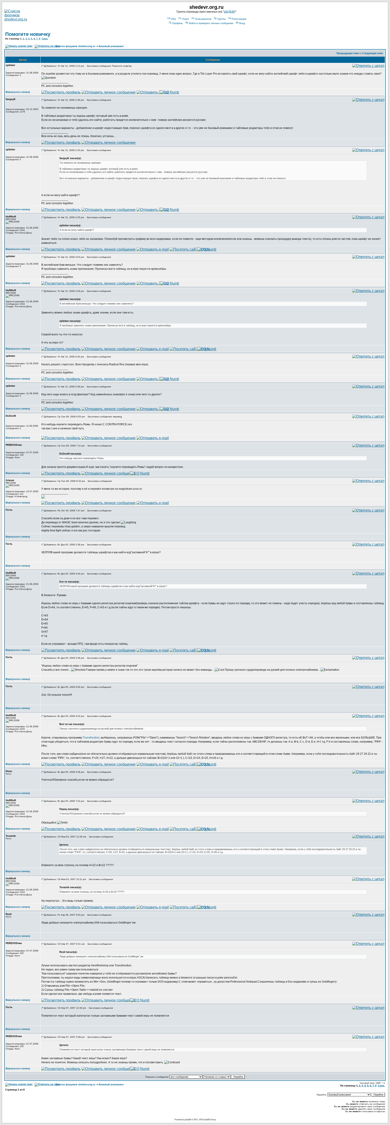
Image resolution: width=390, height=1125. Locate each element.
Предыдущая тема (348, 53)
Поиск (185, 19)
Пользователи (203, 19)
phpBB (188, 1119)
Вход (242, 23)
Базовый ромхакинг (111, 46)
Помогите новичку (27, 34)
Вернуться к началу (18, 92)
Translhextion (91, 737)
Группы (221, 19)
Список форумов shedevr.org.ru (75, 46)
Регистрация (239, 19)
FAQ (173, 19)
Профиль (177, 23)
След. (45, 38)
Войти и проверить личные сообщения (211, 23)
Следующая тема (372, 53)
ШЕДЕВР (229, 11)
